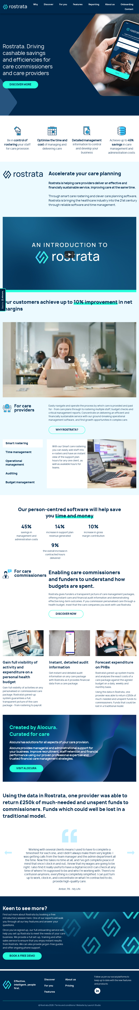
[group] (26, 533)
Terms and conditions (65, 1005)
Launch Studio (94, 1005)
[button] (8, 853)
